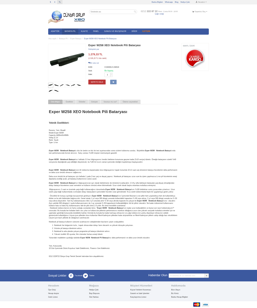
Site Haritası (94, 297)
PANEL (96, 31)
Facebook (78, 276)
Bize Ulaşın (175, 290)
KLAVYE (84, 31)
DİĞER (134, 31)
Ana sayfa (52, 39)
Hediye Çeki (185, 2)
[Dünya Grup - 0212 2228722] (67, 16)
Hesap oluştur (53, 293)
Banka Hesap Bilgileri (179, 297)
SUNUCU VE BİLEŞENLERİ (115, 31)
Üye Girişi (52, 290)
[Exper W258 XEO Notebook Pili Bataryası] (67, 62)
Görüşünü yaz (93, 49)
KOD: (90, 67)
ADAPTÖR (55, 31)
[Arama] (135, 12)
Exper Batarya (75, 39)
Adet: (90, 74)
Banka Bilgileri (157, 2)
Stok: (90, 71)
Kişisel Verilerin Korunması (140, 290)
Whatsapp (169, 2)
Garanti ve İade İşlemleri (139, 293)
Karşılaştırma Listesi (138, 297)
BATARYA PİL (70, 31)
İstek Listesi (53, 297)
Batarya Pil (63, 39)
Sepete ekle (97, 82)
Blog (176, 2)
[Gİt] (206, 276)
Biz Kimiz (175, 293)
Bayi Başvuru (94, 293)
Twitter (91, 276)
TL (60, 2)
